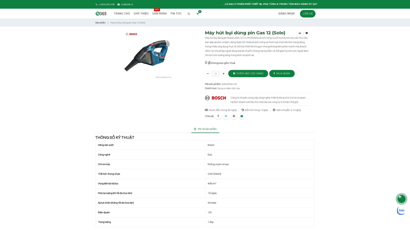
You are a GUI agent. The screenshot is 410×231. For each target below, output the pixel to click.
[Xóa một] (208, 73)
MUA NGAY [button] (283, 73)
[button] (300, 33)
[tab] (205, 129)
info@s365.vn (127, 5)
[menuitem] (122, 13)
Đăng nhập (287, 13)
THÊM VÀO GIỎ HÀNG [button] (249, 73)
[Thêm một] (223, 73)
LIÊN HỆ (308, 13)
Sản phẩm (100, 23)
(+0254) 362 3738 (107, 5)
